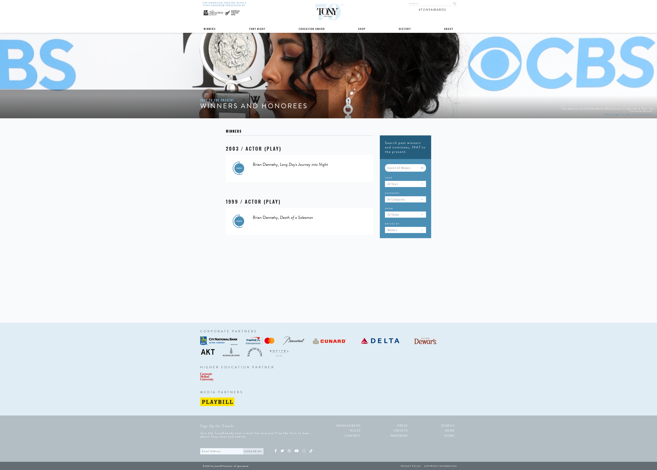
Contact (353, 436)
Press (402, 425)
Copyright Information (440, 466)
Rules (355, 430)
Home (449, 436)
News (450, 430)
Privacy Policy (411, 466)
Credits (400, 430)
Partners (399, 436)
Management (348, 425)
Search (448, 425)
